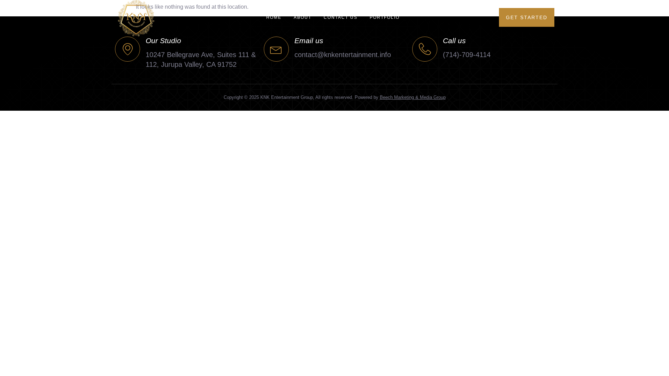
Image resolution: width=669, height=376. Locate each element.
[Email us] (276, 49)
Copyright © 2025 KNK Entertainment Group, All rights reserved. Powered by (335, 97)
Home (274, 17)
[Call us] (424, 49)
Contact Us (340, 17)
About (303, 17)
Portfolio (385, 17)
